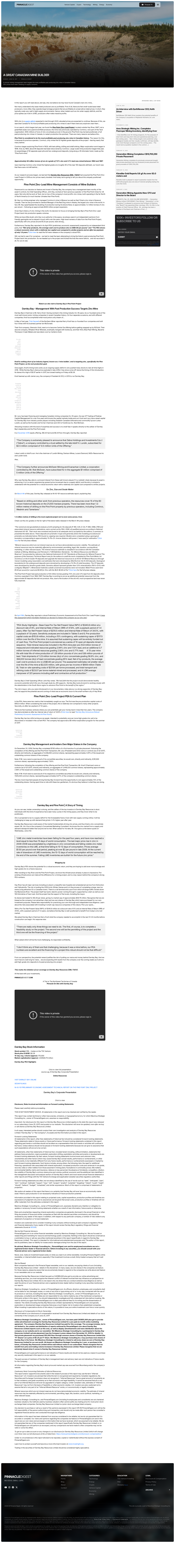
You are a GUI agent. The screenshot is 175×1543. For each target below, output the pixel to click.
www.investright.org (76, 1444)
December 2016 (24, 433)
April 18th (20, 615)
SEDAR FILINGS (20, 1084)
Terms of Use (97, 1519)
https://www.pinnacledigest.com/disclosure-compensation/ (78, 1434)
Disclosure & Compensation (120, 1519)
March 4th (21, 494)
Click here (32, 232)
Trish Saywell (34, 321)
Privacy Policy (155, 244)
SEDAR (33, 1227)
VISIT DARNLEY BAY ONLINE (25, 1080)
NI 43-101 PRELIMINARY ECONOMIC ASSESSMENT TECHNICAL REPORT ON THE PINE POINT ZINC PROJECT (56, 1087)
